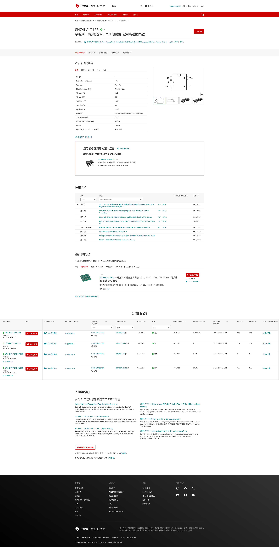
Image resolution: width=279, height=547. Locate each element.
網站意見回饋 (131, 538)
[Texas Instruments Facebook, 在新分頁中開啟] (185, 489)
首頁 (76, 21)
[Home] (90, 6)
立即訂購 (199, 31)
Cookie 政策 (86, 538)
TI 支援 (111, 458)
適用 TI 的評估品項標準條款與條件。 (87, 296)
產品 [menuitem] (76, 15)
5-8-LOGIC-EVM (107, 277)
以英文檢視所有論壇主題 (85, 447)
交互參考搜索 (113, 496)
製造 (76, 511)
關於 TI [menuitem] (135, 15)
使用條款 (123, 453)
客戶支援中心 (113, 500)
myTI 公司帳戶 (147, 492)
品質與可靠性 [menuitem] (112, 15)
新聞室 (77, 496)
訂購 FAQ (146, 500)
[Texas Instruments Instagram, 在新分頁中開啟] (177, 489)
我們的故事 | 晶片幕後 (82, 500)
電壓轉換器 (123, 21)
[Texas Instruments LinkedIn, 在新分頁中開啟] (177, 496)
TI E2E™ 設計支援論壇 (116, 492)
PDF (176, 42)
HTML (182, 42)
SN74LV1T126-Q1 (105, 159)
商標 (122, 538)
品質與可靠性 (113, 508)
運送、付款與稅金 (149, 496)
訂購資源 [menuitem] (125, 15)
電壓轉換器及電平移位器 (105, 21)
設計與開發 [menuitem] (98, 15)
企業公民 (78, 515)
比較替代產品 (124, 149)
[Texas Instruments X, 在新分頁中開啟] (193, 489)
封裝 (110, 504)
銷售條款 (106, 538)
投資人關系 (79, 508)
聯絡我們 (112, 488)
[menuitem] (203, 14)
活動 (76, 504)
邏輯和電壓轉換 (86, 21)
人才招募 (78, 492)
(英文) (171, 42)
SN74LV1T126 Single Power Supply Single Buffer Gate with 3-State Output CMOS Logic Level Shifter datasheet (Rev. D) (127, 42)
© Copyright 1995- (83, 542)
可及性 (77, 538)
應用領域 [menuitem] (86, 15)
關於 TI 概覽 (79, 488)
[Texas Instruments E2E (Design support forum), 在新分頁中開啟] (185, 496)
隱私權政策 (97, 538)
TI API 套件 (146, 488)
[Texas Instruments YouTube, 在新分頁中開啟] (193, 496)
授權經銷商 (146, 504)
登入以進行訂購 (192, 275)
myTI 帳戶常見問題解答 (117, 511)
